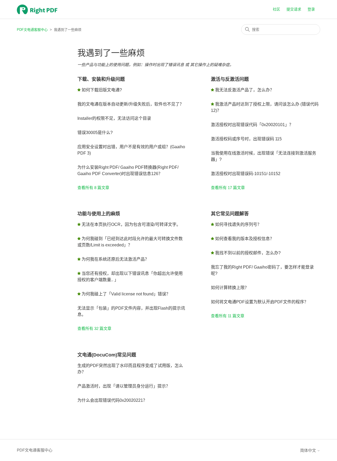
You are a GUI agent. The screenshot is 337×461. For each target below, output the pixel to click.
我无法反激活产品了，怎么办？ (244, 90)
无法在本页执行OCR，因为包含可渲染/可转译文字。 (131, 224)
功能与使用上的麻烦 (98, 213)
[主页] (37, 9)
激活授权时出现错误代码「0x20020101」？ (252, 124)
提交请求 (293, 9)
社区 (276, 9)
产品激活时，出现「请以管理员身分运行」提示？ (123, 386)
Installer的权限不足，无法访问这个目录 (114, 118)
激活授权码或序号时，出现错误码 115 (246, 139)
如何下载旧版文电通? (102, 90)
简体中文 (308, 450)
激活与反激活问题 (230, 79)
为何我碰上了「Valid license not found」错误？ (126, 294)
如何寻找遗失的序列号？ (238, 224)
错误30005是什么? (95, 132)
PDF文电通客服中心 (32, 30)
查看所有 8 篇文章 (93, 187)
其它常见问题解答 (230, 213)
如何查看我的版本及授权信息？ (244, 238)
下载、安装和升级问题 (101, 79)
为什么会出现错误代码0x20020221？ (112, 400)
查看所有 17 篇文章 (228, 187)
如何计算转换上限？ (230, 287)
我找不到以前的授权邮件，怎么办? (248, 253)
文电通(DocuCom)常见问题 (106, 355)
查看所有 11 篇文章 (227, 316)
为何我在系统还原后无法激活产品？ (115, 259)
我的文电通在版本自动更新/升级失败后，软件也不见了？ (130, 104)
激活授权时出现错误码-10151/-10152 (245, 173)
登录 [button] (311, 9)
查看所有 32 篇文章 (94, 328)
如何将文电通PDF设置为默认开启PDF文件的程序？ (259, 302)
